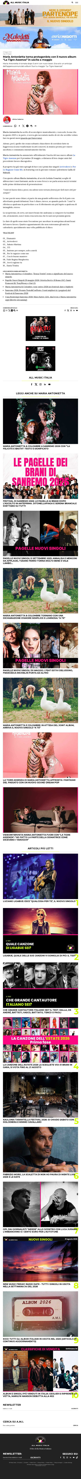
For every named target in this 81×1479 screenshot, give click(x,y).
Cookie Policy (49, 1462)
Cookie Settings (68, 1462)
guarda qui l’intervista (31, 138)
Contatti (26, 1462)
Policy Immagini (58, 1462)
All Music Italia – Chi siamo (15, 1462)
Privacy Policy (41, 1462)
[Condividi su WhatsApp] (15, 126)
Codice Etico (33, 1462)
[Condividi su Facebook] (19, 126)
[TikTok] (77, 1457)
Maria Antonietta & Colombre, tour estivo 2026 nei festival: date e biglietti (39, 287)
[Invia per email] (35, 126)
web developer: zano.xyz (40, 1465)
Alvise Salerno (18, 119)
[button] (31, 126)
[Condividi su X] (23, 126)
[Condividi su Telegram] (27, 126)
